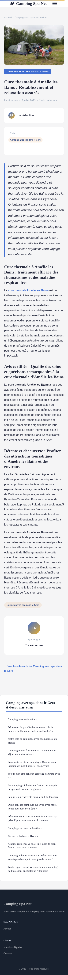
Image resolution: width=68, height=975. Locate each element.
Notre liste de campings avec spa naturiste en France (32, 740)
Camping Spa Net (28, 3)
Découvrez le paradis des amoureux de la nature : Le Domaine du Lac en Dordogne (30, 729)
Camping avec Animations (22, 719)
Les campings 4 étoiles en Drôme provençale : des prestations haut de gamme (33, 787)
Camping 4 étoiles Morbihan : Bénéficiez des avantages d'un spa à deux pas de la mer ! (32, 857)
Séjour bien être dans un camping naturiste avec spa (34, 775)
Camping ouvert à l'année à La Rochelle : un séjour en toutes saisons (32, 752)
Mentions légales (12, 947)
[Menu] (54, 3)
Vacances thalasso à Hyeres (23, 835)
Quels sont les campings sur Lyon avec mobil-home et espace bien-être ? (33, 806)
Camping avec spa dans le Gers (31, 17)
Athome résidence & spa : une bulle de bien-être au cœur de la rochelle (32, 845)
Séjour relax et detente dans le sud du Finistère (33, 796)
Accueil (8, 17)
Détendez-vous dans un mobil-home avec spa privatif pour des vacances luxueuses (33, 818)
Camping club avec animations (24, 828)
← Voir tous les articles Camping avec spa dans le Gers (33, 668)
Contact (7, 953)
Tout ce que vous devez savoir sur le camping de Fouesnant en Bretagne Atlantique (33, 868)
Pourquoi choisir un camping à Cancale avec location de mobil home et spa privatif (32, 763)
